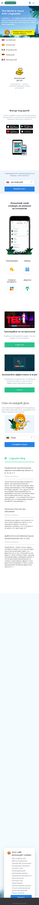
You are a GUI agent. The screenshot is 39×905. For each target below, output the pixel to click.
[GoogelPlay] (26, 126)
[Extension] (26, 131)
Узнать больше (18, 893)
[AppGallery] (12, 131)
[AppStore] (12, 126)
